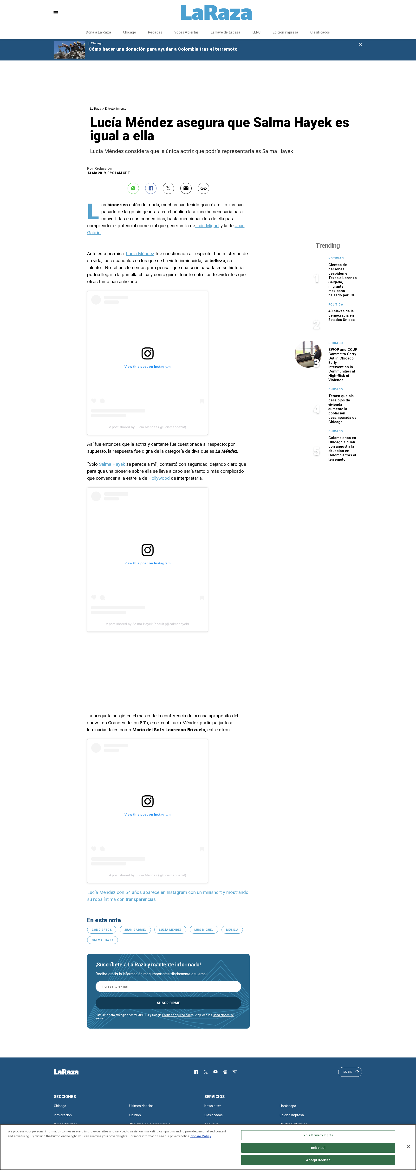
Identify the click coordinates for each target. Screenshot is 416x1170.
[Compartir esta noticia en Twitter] (168, 188)
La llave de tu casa (225, 32)
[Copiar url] (203, 188)
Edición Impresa (292, 1115)
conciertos (102, 929)
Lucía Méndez (140, 253)
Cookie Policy (200, 1136)
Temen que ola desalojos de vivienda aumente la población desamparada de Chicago (342, 409)
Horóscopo (288, 1106)
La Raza (95, 108)
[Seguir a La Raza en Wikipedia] (235, 1072)
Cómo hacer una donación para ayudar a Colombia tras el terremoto (163, 49)
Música (232, 929)
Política (335, 304)
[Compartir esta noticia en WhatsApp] (133, 188)
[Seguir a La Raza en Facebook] (196, 1072)
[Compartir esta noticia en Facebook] (150, 188)
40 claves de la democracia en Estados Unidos (341, 315)
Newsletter (212, 1106)
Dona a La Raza (98, 32)
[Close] (408, 1146)
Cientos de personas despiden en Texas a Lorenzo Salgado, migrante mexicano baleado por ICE (342, 280)
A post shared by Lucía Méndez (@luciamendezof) (147, 427)
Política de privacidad (176, 1015)
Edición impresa (285, 32)
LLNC (257, 32)
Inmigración (63, 1115)
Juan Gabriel (135, 929)
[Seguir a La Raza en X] (206, 1072)
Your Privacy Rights (318, 1135)
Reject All (318, 1148)
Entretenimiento (116, 108)
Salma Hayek (112, 464)
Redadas (155, 32)
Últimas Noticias (141, 1106)
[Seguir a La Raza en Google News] (225, 1072)
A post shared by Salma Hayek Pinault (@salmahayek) (147, 624)
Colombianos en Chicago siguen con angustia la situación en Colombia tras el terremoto (342, 449)
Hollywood (159, 478)
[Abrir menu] (55, 12)
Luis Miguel (207, 225)
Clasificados (320, 32)
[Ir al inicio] (73, 1072)
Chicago (129, 32)
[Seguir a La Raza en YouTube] (215, 1072)
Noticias (336, 258)
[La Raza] (216, 12)
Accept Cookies (318, 1160)
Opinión (135, 1115)
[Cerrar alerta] (360, 44)
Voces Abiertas (186, 32)
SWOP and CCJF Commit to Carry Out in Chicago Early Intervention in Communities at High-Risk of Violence (342, 364)
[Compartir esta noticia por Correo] (186, 188)
